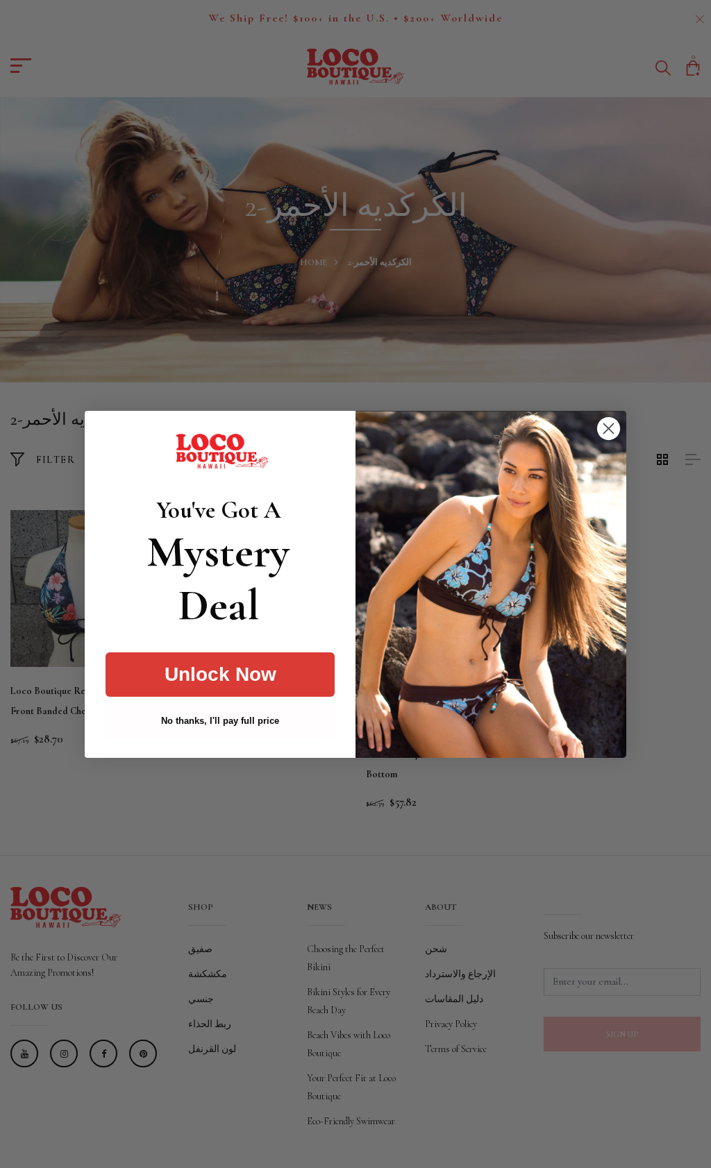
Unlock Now (220, 674)
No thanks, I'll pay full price (220, 721)
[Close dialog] (608, 428)
